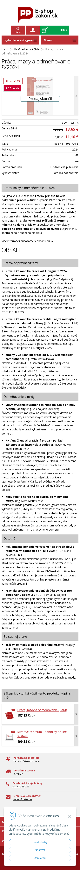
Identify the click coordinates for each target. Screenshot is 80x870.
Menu (48, 40)
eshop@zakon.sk (22, 799)
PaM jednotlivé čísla (26, 49)
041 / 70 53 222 (20, 786)
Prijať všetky (40, 842)
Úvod (5, 49)
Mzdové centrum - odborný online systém (42, 734)
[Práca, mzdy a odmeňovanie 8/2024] (40, 96)
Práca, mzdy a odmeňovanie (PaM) (42, 710)
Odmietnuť (40, 857)
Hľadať (18, 32)
